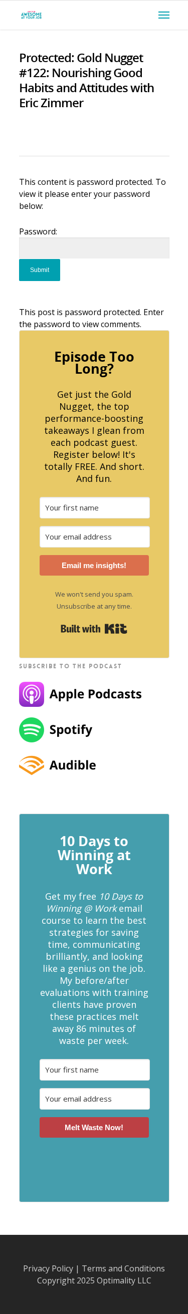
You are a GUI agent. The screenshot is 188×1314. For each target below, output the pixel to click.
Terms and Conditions (123, 1268)
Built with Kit (94, 629)
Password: (38, 231)
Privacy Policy (48, 1268)
